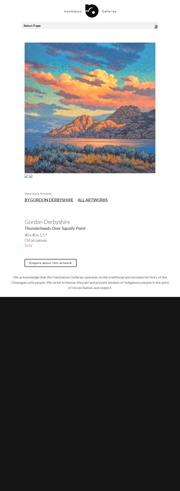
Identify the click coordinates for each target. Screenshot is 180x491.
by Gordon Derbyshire (49, 199)
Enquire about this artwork (50, 263)
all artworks (93, 199)
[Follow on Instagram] (25, 419)
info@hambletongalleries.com (35, 358)
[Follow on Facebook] (16, 419)
